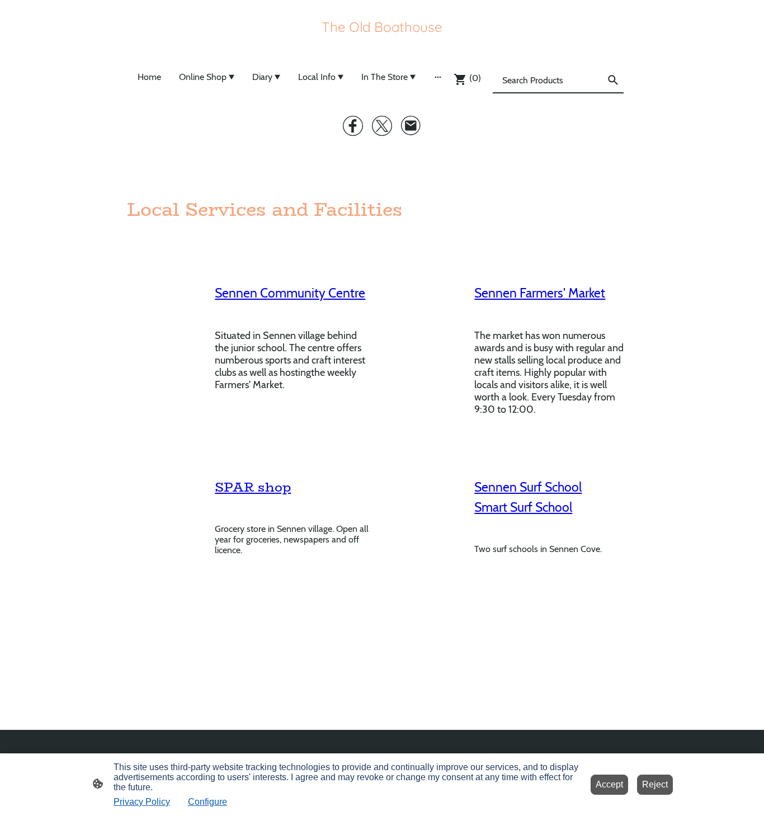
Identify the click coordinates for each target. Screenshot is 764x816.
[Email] (411, 126)
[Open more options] (438, 76)
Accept (609, 784)
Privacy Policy (142, 801)
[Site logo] (382, 43)
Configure (207, 801)
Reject (655, 784)
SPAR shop (253, 487)
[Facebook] (353, 126)
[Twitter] (382, 126)
